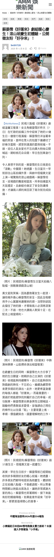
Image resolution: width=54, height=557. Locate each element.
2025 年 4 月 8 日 (19, 48)
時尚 (26, 19)
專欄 (19, 19)
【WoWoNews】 (11, 123)
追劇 (40, 19)
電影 (48, 19)
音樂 (5, 23)
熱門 (33, 19)
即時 (5, 19)
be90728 (16, 45)
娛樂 (12, 19)
